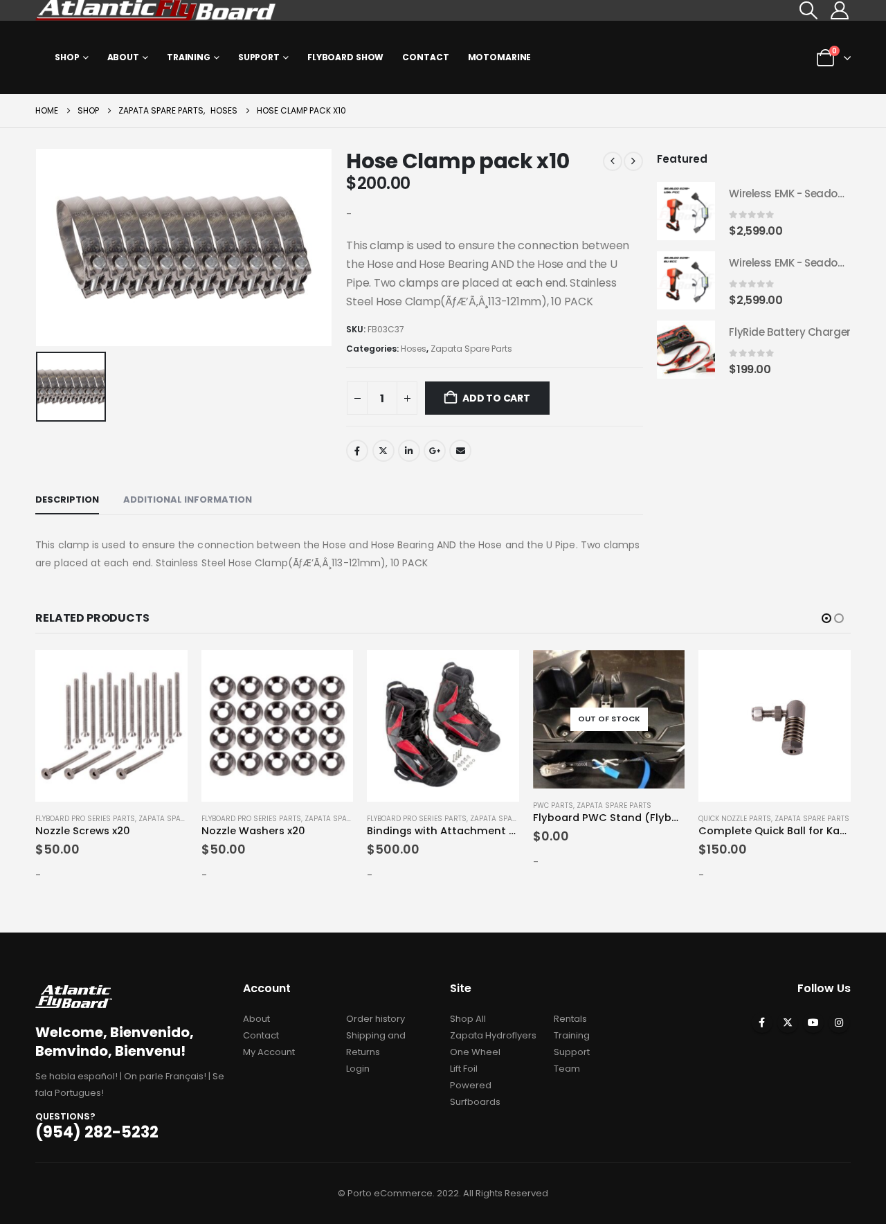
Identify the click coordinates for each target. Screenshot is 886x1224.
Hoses (413, 348)
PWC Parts (553, 805)
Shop (67, 57)
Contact (425, 57)
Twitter (383, 451)
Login (358, 1068)
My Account (269, 1052)
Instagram (839, 1022)
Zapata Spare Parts (471, 348)
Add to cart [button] (164, 672)
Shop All (468, 1018)
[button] (808, 10)
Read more (661, 672)
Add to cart (496, 398)
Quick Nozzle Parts (734, 818)
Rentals (570, 1018)
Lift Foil (464, 1068)
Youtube (813, 1022)
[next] (633, 161)
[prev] (612, 161)
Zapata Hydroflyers (493, 1035)
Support (259, 57)
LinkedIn (409, 451)
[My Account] (840, 10)
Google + (435, 451)
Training (188, 57)
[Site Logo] (156, 10)
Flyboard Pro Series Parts (85, 818)
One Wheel (475, 1052)
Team (567, 1068)
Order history (375, 1018)
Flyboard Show (345, 57)
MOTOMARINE (500, 57)
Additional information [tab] (187, 499)
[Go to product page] (686, 211)
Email (460, 451)
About (123, 57)
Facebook (357, 451)
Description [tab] (67, 499)
